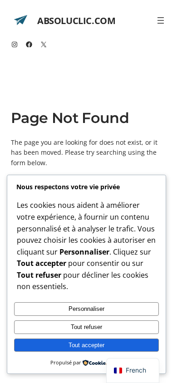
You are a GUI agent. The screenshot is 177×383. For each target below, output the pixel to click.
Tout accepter (86, 345)
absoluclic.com (76, 21)
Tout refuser (86, 327)
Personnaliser (86, 308)
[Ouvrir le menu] (160, 20)
